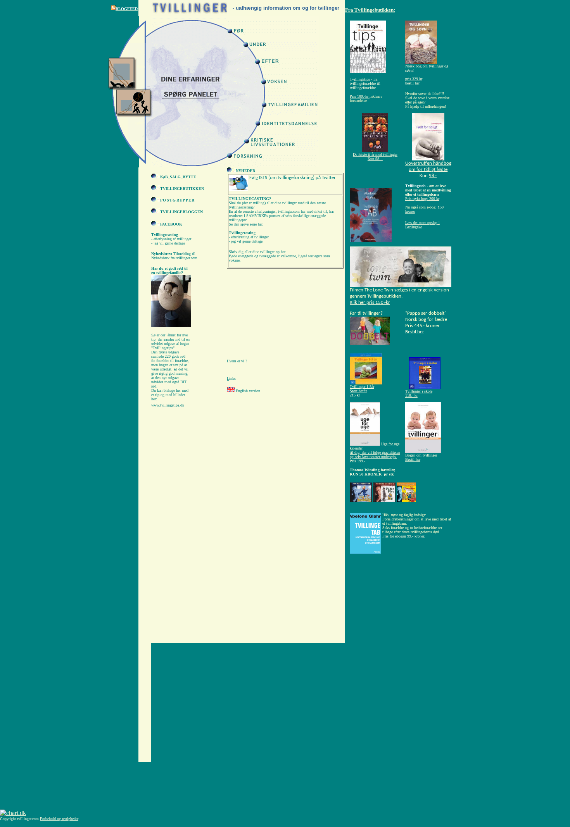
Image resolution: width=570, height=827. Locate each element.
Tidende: (357, 186)
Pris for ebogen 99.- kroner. (403, 536)
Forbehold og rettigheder (59, 819)
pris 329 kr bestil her (413, 81)
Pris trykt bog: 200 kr (422, 198)
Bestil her (414, 331)
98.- (433, 175)
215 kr (355, 395)
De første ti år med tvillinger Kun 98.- (375, 156)
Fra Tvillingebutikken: (370, 10)
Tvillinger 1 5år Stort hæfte (362, 388)
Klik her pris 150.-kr (370, 302)
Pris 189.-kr (359, 96)
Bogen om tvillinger (421, 455)
